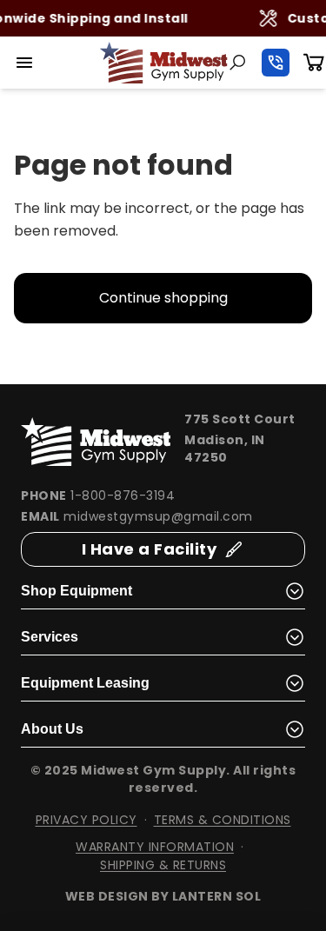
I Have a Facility (149, 549)
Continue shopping (163, 298)
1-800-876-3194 (122, 495)
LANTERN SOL (217, 896)
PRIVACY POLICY (86, 819)
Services (49, 636)
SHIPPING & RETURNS (163, 865)
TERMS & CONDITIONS (222, 819)
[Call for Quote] (275, 62)
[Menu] (24, 62)
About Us (52, 729)
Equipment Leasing (85, 682)
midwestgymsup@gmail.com (158, 516)
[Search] (237, 62)
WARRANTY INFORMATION (155, 846)
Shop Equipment (76, 590)
